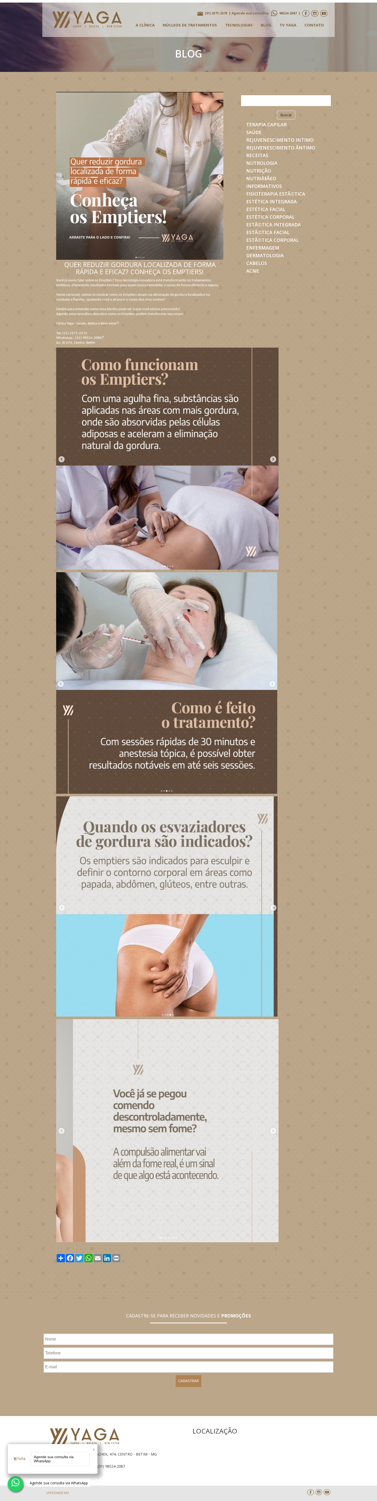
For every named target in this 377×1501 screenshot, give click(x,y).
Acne (252, 271)
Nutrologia (261, 163)
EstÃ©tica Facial (268, 232)
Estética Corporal (270, 217)
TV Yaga (288, 24)
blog (266, 24)
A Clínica (145, 24)
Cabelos (256, 263)
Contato (314, 24)
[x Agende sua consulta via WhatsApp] (15, 1484)
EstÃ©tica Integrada (273, 225)
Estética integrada (271, 201)
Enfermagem (262, 248)
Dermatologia (265, 255)
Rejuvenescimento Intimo (280, 140)
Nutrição (258, 171)
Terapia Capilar (266, 124)
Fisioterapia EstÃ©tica (275, 194)
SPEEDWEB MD (57, 1492)
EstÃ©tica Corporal (272, 240)
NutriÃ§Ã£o (261, 178)
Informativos (264, 186)
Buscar (286, 114)
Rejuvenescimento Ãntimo (280, 148)
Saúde (254, 132)
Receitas (257, 155)
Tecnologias (239, 24)
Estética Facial (265, 209)
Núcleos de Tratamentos (190, 24)
